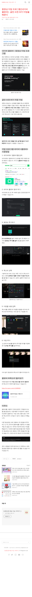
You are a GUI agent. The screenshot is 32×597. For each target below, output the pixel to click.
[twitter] (12, 555)
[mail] (23, 555)
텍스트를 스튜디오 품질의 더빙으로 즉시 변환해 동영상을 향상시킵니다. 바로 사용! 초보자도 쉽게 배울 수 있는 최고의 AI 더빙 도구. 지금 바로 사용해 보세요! (11, 33)
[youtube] (19, 555)
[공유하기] (7, 459)
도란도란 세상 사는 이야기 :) (9, 2)
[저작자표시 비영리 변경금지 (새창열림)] (19, 458)
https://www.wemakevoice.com (10, 39)
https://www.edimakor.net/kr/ (10, 27)
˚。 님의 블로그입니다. (8, 513)
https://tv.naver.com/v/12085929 (11, 388)
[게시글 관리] (9, 459)
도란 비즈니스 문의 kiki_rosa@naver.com (18, 547)
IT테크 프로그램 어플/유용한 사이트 (10, 17)
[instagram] (15, 555)
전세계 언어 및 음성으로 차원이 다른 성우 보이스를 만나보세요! (10, 44)
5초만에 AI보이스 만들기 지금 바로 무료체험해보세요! (11, 41)
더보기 (28, 465)
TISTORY (6, 547)
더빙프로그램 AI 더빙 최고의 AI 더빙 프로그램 (11, 30)
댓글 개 (4, 503)
